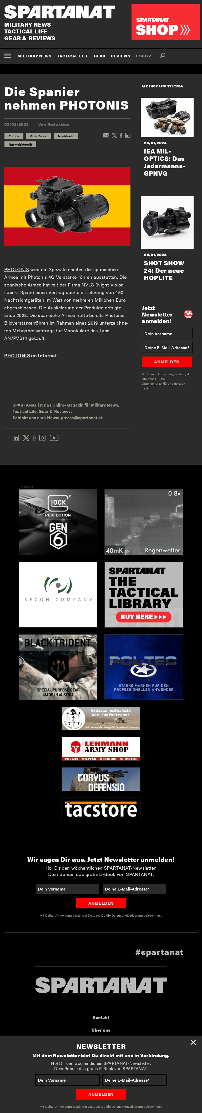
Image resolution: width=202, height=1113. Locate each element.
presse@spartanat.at (82, 417)
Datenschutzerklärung (127, 1106)
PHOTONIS (16, 269)
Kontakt (101, 1017)
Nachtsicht (66, 135)
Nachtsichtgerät (20, 144)
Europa (14, 135)
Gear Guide (38, 135)
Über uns (101, 1030)
